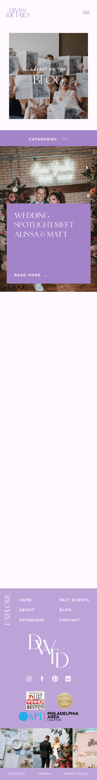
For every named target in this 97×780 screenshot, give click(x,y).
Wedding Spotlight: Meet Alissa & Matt (43, 225)
